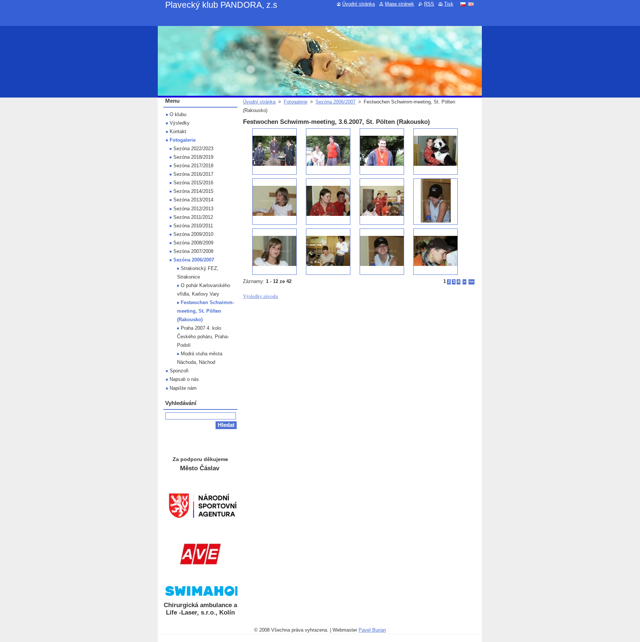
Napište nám (183, 388)
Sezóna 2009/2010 (193, 234)
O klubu (178, 114)
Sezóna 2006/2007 (336, 102)
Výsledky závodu (260, 296)
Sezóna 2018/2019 (193, 157)
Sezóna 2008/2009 (193, 243)
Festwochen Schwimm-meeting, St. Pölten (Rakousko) (205, 311)
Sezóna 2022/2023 (193, 148)
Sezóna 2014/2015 (193, 191)
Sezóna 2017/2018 (193, 165)
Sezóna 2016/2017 (193, 174)
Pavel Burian (372, 630)
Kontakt (178, 131)
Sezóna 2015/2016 (193, 182)
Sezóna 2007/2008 (193, 251)
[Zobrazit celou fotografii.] (274, 151)
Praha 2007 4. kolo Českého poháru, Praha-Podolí (203, 336)
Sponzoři (179, 370)
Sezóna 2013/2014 (193, 200)
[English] (471, 4)
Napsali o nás (184, 379)
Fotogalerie (295, 102)
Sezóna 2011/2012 (193, 217)
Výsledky (180, 123)
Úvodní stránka (259, 102)
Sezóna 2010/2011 (193, 225)
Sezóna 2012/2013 (193, 208)
